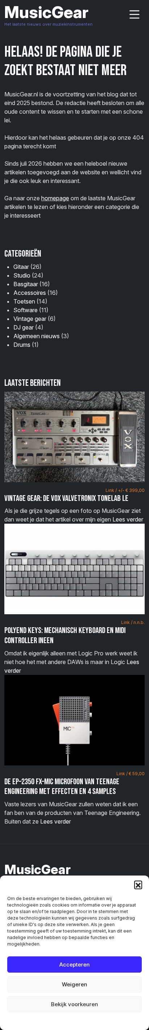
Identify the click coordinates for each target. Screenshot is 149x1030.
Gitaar (21, 266)
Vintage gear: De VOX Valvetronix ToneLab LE (66, 498)
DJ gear (23, 327)
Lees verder (127, 519)
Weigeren (74, 984)
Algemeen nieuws (36, 336)
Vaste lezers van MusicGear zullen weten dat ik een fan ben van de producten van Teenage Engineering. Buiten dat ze (74, 798)
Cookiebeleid (56, 1021)
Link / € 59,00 (130, 773)
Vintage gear (29, 318)
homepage (55, 198)
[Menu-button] (134, 14)
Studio (21, 275)
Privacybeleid (89, 1021)
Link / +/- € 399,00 (125, 490)
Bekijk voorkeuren (74, 1004)
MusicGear (46, 12)
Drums (21, 344)
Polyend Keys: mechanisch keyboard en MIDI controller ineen (64, 635)
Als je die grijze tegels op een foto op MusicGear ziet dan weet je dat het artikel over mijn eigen (74, 505)
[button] (138, 884)
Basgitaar (25, 284)
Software (25, 310)
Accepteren (74, 964)
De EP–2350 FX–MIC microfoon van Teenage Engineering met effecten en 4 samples (61, 787)
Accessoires (29, 292)
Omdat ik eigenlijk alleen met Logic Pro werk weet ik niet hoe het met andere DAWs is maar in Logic (74, 647)
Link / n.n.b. (133, 622)
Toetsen (24, 301)
